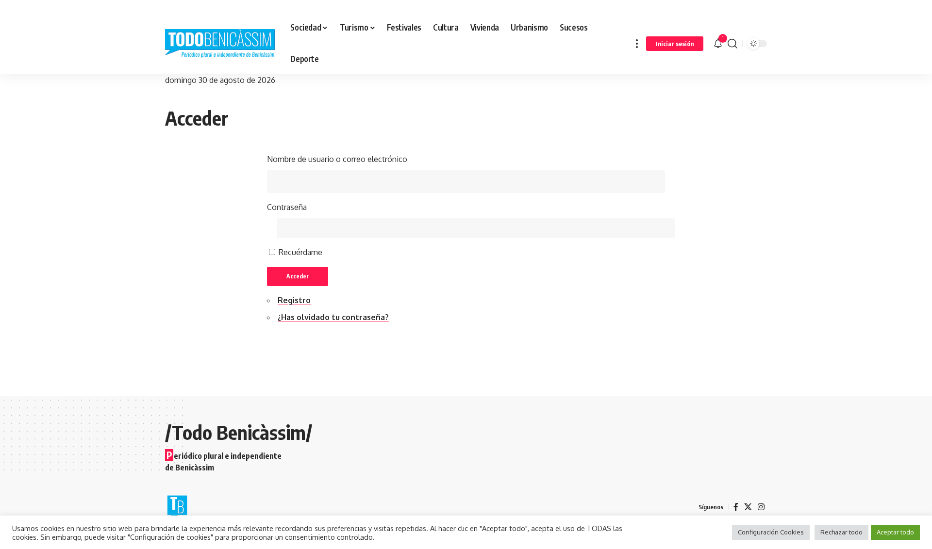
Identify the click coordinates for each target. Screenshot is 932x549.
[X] (748, 507)
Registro (294, 300)
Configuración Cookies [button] (771, 532)
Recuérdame (300, 252)
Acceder (297, 276)
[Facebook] (736, 507)
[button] (637, 43)
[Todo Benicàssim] (220, 43)
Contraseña (287, 207)
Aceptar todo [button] (895, 532)
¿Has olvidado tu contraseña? (333, 317)
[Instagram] (761, 507)
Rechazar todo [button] (841, 532)
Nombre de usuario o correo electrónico (337, 159)
